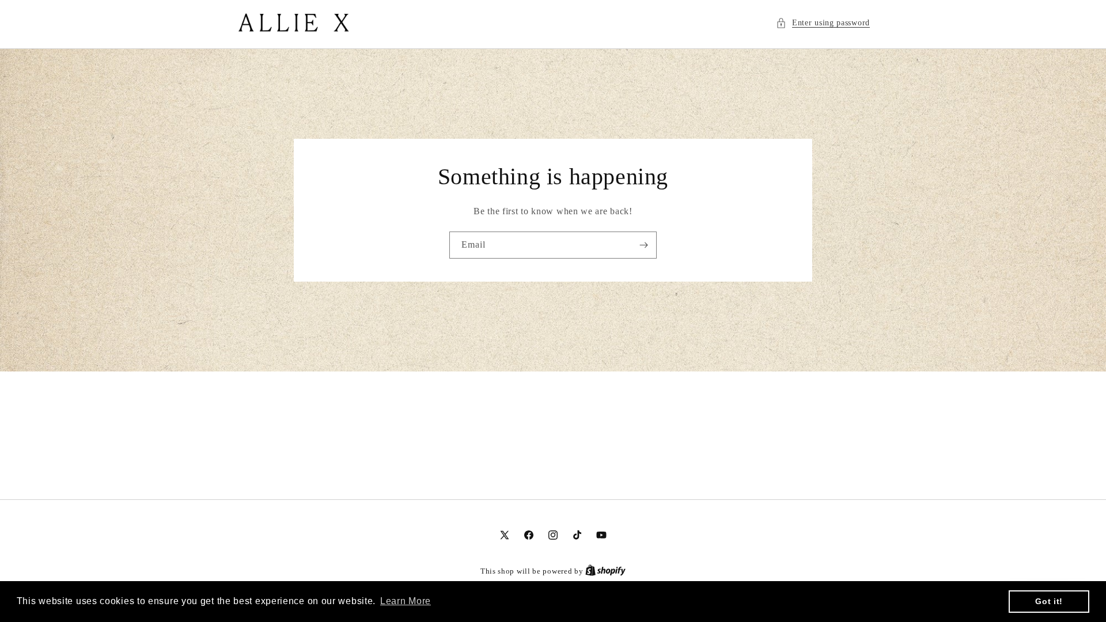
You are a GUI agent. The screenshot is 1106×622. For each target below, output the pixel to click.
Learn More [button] (405, 601)
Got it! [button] (1049, 601)
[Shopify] (605, 571)
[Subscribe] (643, 245)
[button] (823, 23)
